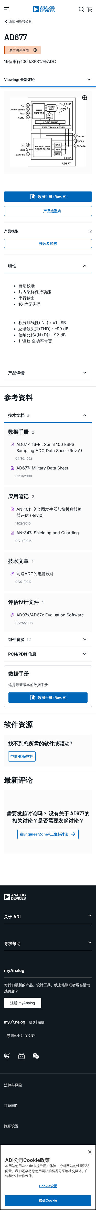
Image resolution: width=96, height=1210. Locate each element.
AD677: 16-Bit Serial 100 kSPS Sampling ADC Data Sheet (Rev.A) (49, 447)
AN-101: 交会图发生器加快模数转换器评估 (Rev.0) (49, 512)
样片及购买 (48, 243)
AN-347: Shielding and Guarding (47, 532)
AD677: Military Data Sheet (42, 467)
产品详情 (16, 372)
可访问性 (11, 1105)
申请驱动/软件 (21, 756)
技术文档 (18, 415)
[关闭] (89, 1152)
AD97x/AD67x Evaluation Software (50, 614)
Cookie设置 (48, 1186)
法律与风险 (13, 1085)
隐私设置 (11, 1126)
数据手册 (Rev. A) (52, 196)
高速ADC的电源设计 (35, 573)
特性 (12, 265)
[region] (48, 1177)
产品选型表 (52, 211)
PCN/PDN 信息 (22, 654)
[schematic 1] (48, 132)
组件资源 (19, 639)
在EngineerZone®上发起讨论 (44, 834)
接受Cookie (48, 1200)
